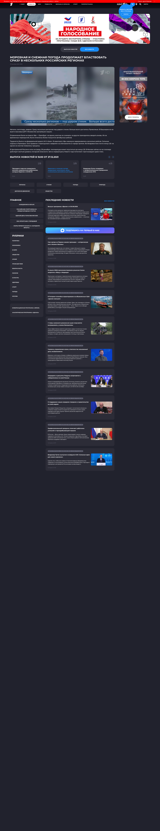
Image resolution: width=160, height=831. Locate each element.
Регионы (22, 184)
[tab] (70, 49)
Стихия (48, 184)
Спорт (75, 4)
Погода (75, 184)
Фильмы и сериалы (63, 4)
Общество (48, 191)
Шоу (39, 4)
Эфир (23, 4)
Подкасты (48, 4)
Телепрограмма (87, 4)
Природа (102, 184)
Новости (31, 4)
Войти (146, 4)
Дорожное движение (22, 191)
